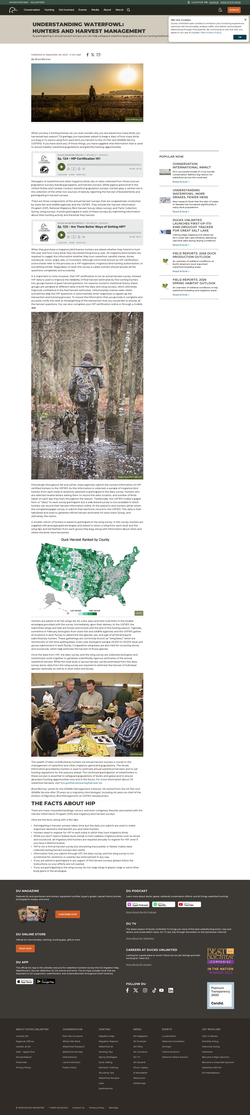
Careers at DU (23, 1046)
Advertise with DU (212, 1067)
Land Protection (71, 1062)
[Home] (13, 10)
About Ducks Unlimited (32, 1029)
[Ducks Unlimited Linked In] (170, 990)
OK (240, 37)
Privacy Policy (23, 1067)
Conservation (32, 9)
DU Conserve (140, 1052)
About (107, 9)
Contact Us (78, 1107)
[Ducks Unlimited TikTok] (154, 990)
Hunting (49, 9)
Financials (21, 1062)
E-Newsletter (140, 1072)
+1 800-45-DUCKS (58, 1107)
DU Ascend (139, 1062)
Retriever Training (108, 1067)
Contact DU (22, 1036)
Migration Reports (108, 1041)
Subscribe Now (68, 914)
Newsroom (139, 1078)
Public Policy (69, 1067)
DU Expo (166, 1046)
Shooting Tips (106, 1072)
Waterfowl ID (106, 1046)
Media (95, 9)
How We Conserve (72, 1036)
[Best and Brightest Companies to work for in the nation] (220, 961)
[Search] (128, 10)
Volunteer (37, 2)
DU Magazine (140, 1036)
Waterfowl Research (74, 1046)
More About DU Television (140, 938)
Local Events (169, 1036)
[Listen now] (138, 904)
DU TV (136, 1057)
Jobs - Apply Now (25, 1052)
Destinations (106, 1088)
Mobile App (139, 1083)
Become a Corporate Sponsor (218, 1062)
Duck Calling (105, 1062)
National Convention (173, 1041)
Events (83, 9)
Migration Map (18, 2)
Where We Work (71, 1041)
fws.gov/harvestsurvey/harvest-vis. (81, 783)
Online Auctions (171, 1052)
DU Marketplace (210, 1072)
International (70, 1057)
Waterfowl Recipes (109, 1078)
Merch (119, 9)
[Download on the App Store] (24, 981)
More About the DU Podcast (141, 912)
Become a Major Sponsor (215, 1057)
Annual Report (24, 1057)
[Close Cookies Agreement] (245, 20)
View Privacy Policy (211, 32)
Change (214, 2)
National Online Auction (175, 1057)
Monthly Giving (210, 1041)
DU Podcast (139, 1041)
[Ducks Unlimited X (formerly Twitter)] (135, 990)
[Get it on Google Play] (45, 981)
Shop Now (25, 948)
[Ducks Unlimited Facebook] (127, 990)
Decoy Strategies (108, 1057)
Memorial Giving (211, 1046)
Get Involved (66, 9)
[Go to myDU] (220, 9)
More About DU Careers (138, 964)
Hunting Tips (106, 1052)
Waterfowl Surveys (73, 1052)
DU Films (138, 1046)
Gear (101, 1083)
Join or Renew (210, 1036)
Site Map (113, 1107)
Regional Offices (25, 1041)
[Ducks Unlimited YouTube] (161, 990)
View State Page (230, 2)
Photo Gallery (140, 1067)
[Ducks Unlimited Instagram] (145, 990)
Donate (234, 10)
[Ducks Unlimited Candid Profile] (220, 995)
